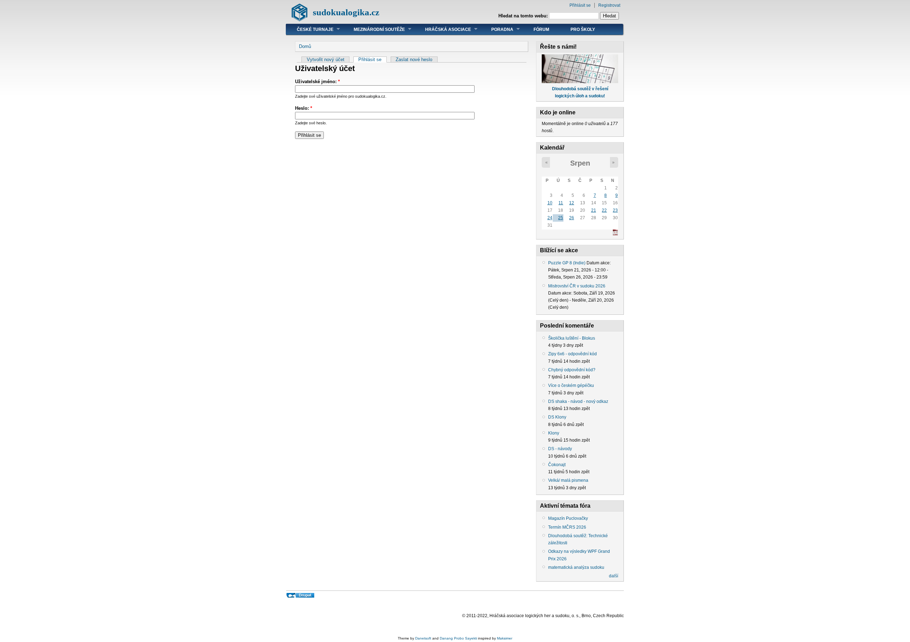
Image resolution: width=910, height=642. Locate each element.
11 (560, 202)
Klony (553, 433)
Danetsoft (423, 638)
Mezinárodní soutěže (374, 29)
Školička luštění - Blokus (571, 338)
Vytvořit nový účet (325, 59)
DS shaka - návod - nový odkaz (578, 401)
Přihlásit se (580, 5)
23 (615, 210)
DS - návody (560, 448)
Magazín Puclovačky (568, 518)
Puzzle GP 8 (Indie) (566, 262)
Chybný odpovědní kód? (571, 369)
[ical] (615, 233)
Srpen (580, 163)
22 (604, 210)
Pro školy (583, 29)
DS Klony (557, 417)
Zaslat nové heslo (414, 59)
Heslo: (303, 108)
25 (560, 217)
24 (549, 217)
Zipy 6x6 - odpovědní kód (572, 353)
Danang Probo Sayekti (458, 638)
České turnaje (309, 29)
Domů (305, 46)
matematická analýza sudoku (576, 567)
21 (593, 210)
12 (571, 202)
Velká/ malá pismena (568, 480)
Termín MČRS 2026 (567, 527)
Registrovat (609, 5)
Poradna (497, 29)
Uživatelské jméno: (317, 81)
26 (571, 217)
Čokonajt (557, 464)
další (613, 575)
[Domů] (299, 19)
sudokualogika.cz (346, 12)
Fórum (541, 29)
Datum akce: (599, 262)
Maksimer (504, 638)
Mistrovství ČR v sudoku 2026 (576, 286)
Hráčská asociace (442, 29)
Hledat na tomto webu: (523, 15)
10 (549, 202)
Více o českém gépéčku (571, 385)
